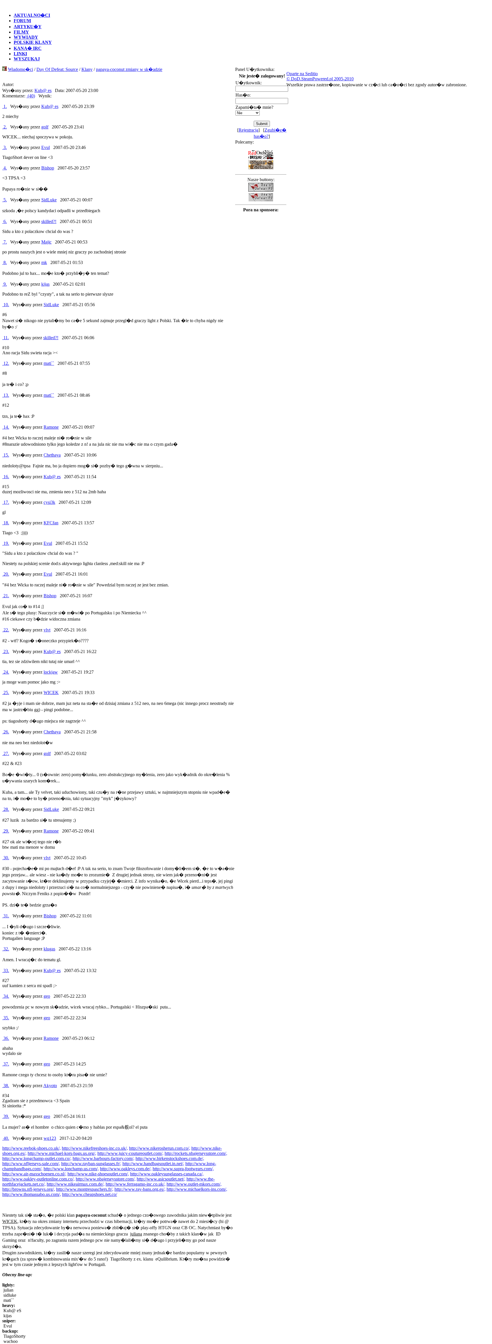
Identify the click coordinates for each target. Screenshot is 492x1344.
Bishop (47, 167)
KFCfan (51, 522)
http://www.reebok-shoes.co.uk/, (31, 1148)
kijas (45, 284)
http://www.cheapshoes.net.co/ (89, 1194)
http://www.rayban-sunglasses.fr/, (91, 1163)
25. (5, 692)
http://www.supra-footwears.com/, (183, 1168)
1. (4, 106)
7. (4, 242)
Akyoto (50, 1085)
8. (4, 262)
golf (44, 126)
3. (4, 147)
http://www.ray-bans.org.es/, (139, 1189)
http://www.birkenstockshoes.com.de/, (170, 1158)
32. (5, 948)
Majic (46, 242)
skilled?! (48, 221)
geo (47, 996)
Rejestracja (248, 130)
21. (5, 595)
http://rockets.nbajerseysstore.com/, (196, 1153)
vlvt (47, 629)
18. (5, 522)
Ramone (51, 427)
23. (5, 651)
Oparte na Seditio (302, 73)
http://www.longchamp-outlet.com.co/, (36, 1158)
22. (5, 629)
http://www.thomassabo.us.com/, (31, 1194)
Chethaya (52, 455)
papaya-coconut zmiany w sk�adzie (129, 69)
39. (5, 1116)
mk (44, 262)
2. (4, 126)
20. (5, 574)
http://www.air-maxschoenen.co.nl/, (34, 1173)
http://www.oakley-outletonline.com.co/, (38, 1179)
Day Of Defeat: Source (57, 69)
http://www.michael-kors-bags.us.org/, (62, 1153)
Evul (45, 147)
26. (5, 731)
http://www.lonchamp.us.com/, (71, 1168)
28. (5, 809)
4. (4, 167)
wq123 (50, 1138)
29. (5, 831)
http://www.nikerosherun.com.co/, (159, 1148)
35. (5, 1017)
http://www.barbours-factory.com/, (103, 1158)
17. (5, 502)
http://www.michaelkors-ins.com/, (197, 1189)
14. (5, 427)
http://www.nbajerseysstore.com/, (106, 1179)
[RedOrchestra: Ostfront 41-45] (260, 158)
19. (5, 543)
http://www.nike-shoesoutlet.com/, (98, 1173)
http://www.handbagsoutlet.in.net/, (153, 1163)
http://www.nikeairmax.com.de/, (75, 1184)
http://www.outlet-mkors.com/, (194, 1184)
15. (5, 455)
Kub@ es (43, 90)
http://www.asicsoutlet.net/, (161, 1179)
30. (5, 857)
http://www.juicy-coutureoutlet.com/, (130, 1153)
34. (5, 996)
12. (5, 363)
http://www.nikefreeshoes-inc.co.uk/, (95, 1148)
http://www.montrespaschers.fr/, (84, 1189)
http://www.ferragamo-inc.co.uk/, (135, 1184)
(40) (30, 95)
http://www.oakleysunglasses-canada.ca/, (167, 1173)
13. (5, 395)
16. (5, 476)
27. (5, 753)
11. (5, 337)
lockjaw (51, 672)
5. (4, 199)
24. (5, 672)
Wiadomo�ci (20, 69)
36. (5, 1038)
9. (4, 284)
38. (5, 1085)
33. (5, 970)
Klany (87, 69)
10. (5, 304)
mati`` (49, 363)
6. (4, 221)
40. (5, 1138)
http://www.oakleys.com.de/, (125, 1168)
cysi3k (49, 502)
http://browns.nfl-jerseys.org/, (28, 1189)
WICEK (51, 692)
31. (5, 915)
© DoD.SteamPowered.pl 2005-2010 (320, 78)
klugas (49, 948)
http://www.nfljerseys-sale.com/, (31, 1163)
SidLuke (49, 199)
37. (5, 1063)
